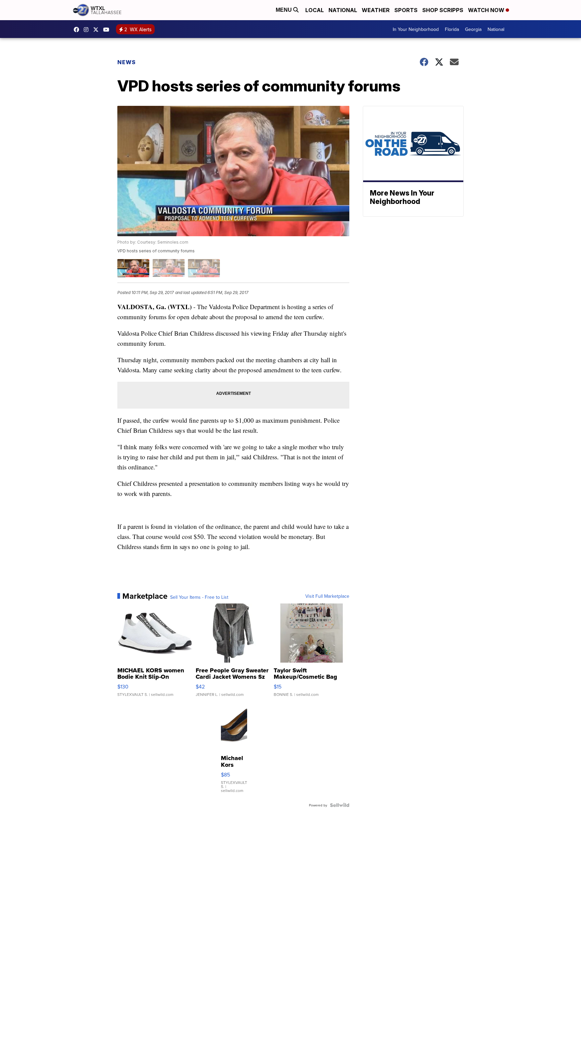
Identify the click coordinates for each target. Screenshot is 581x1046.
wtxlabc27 (88, 29)
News (126, 62)
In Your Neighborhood (416, 29)
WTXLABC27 (78, 29)
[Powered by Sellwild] (339, 805)
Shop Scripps (442, 10)
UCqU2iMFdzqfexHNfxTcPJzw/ (108, 29)
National (342, 10)
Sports (406, 10)
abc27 (97, 29)
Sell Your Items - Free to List (199, 597)
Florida (452, 29)
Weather (376, 10)
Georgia (473, 29)
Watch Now (487, 10)
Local (314, 10)
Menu (284, 10)
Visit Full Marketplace (327, 596)
